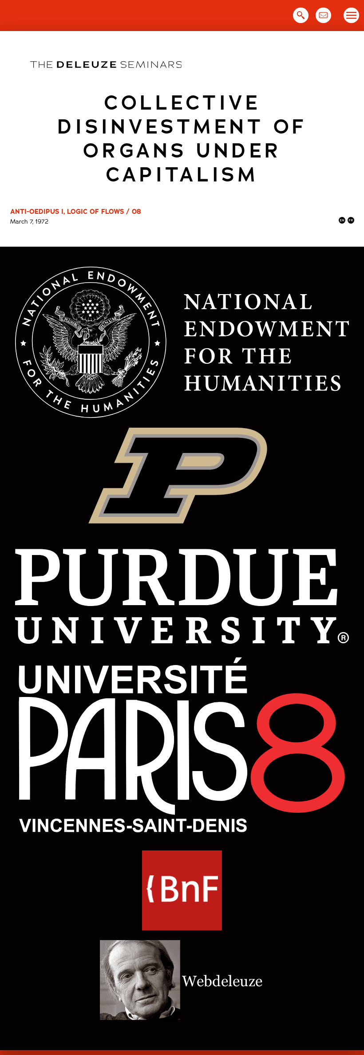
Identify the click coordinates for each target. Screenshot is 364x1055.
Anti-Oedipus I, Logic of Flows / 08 (75, 211)
